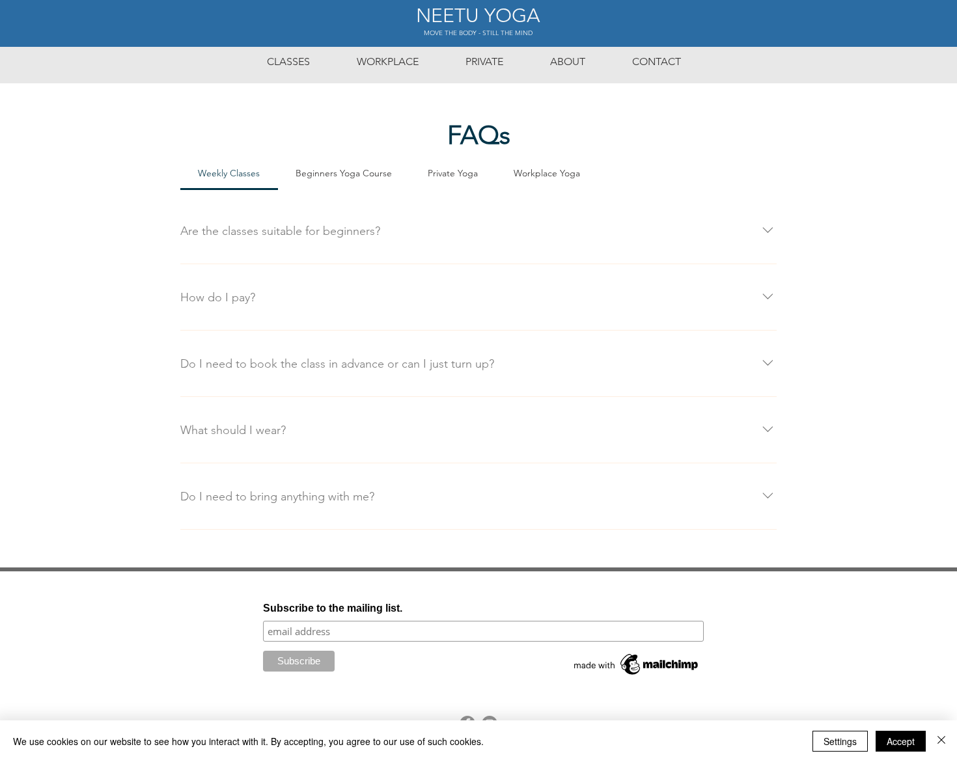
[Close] (941, 741)
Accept (901, 741)
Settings (840, 741)
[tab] (229, 173)
